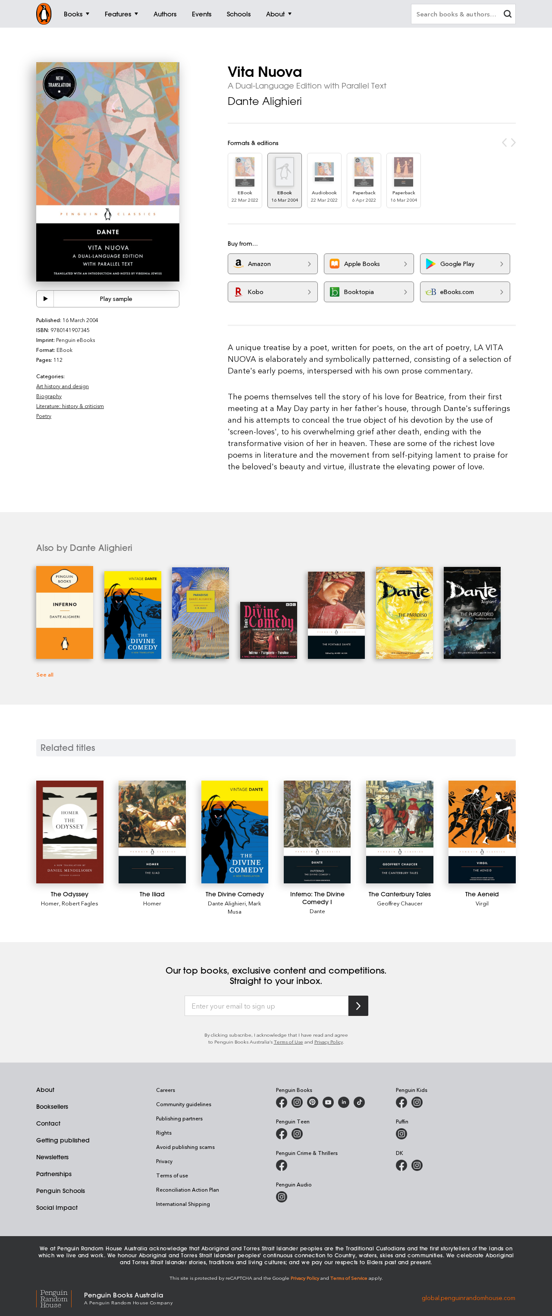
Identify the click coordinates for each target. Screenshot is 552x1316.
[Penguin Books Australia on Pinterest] (312, 1102)
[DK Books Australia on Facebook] (401, 1165)
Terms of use (172, 1175)
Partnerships (54, 1174)
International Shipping (183, 1204)
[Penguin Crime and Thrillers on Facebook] (281, 1165)
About (45, 1090)
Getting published (63, 1140)
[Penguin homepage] (44, 14)
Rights (164, 1132)
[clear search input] (507, 15)
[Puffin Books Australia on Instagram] (401, 1133)
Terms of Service (348, 1277)
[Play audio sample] (45, 299)
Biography (49, 396)
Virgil (482, 903)
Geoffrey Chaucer (400, 903)
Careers (165, 1090)
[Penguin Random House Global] (60, 1298)
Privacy (164, 1161)
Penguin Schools (60, 1191)
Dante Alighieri (265, 101)
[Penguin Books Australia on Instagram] (297, 1102)
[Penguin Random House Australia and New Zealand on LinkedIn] (343, 1102)
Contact (48, 1123)
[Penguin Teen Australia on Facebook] (281, 1133)
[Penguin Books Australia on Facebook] (281, 1102)
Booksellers (52, 1106)
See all (44, 674)
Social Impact (57, 1208)
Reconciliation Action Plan (187, 1189)
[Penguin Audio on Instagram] (281, 1196)
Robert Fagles (80, 903)
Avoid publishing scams (185, 1147)
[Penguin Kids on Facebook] (401, 1102)
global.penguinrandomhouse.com (468, 1297)
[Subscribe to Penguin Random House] (358, 1006)
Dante (317, 911)
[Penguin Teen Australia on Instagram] (297, 1133)
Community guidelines (183, 1104)
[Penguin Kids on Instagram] (417, 1102)
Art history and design (62, 386)
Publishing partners (179, 1118)
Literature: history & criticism (70, 406)
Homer (50, 903)
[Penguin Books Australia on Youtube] (328, 1102)
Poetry (43, 416)
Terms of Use (288, 1041)
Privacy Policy (328, 1041)
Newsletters (52, 1157)
